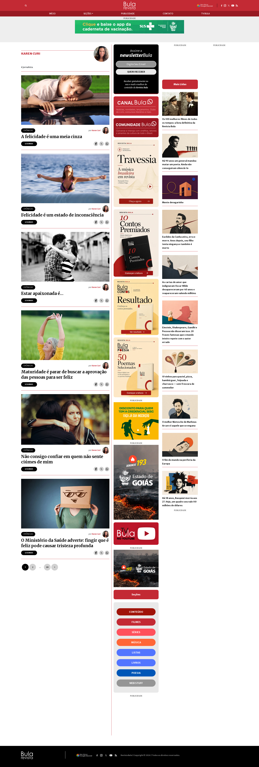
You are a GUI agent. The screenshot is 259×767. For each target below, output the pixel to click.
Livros (136, 662)
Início (52, 13)
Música (136, 642)
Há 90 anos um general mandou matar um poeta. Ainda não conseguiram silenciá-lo (179, 165)
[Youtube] (232, 5)
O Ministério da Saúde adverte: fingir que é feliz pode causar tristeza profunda (65, 543)
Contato (168, 13)
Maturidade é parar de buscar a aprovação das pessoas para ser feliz (64, 374)
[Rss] (237, 5)
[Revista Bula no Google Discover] (205, 5)
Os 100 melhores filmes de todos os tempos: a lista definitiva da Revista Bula (179, 123)
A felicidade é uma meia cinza (51, 136)
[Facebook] (221, 5)
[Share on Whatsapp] (107, 144)
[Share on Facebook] (96, 144)
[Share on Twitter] (101, 144)
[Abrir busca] (25, 5)
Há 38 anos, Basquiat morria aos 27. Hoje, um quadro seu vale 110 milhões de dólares (179, 502)
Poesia (136, 672)
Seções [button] (87, 13)
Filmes (136, 622)
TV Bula (205, 13)
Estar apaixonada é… (42, 293)
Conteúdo (136, 611)
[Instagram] (225, 5)
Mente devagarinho (172, 202)
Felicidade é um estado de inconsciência (62, 215)
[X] (229, 5)
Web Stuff (136, 683)
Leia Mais (29, 144)
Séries (136, 632)
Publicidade (128, 13)
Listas (136, 652)
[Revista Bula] (129, 5)
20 (47, 567)
